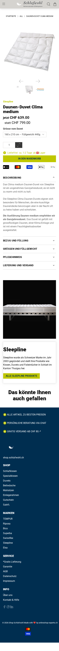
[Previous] (21, 81)
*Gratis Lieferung (12, 561)
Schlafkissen (10, 471)
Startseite (11, 16)
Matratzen (8, 490)
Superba (7, 533)
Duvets (6, 480)
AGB (5, 571)
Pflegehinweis (12, 257)
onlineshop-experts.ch (48, 623)
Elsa (5, 547)
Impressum (9, 581)
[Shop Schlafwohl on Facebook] (4, 607)
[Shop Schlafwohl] (29, 4)
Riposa (6, 523)
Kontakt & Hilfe (11, 599)
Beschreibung (12, 177)
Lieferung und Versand (18, 265)
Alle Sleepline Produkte (21, 375)
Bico (5, 528)
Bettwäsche (9, 485)
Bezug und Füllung (15, 240)
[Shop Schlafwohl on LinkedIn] (11, 607)
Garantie (7, 566)
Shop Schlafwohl (16, 623)
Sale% (6, 504)
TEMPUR (8, 518)
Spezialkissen (10, 475)
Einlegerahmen (11, 495)
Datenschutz (9, 576)
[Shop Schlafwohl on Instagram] (8, 607)
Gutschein (8, 499)
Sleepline (8, 101)
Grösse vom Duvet (13, 128)
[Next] (38, 81)
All (21, 16)
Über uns (7, 595)
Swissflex (8, 538)
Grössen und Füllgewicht (20, 248)
